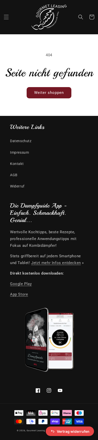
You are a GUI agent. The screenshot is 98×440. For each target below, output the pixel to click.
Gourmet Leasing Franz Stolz (43, 430)
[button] (6, 17)
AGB (14, 175)
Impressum (19, 152)
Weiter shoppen (49, 92)
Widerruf (17, 186)
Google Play (21, 284)
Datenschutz (21, 141)
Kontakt (17, 164)
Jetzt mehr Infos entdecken (56, 263)
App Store (19, 294)
